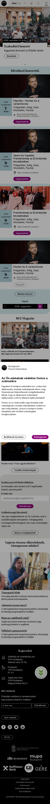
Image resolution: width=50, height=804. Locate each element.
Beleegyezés (40, 437)
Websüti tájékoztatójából (33, 398)
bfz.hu (18, 398)
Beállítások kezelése (13, 437)
